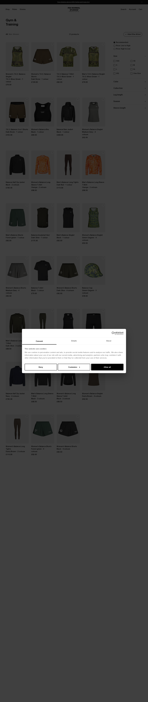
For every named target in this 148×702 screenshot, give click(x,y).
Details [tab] (74, 341)
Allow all (107, 367)
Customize (72, 367)
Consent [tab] (39, 341)
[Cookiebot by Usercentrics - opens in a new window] (113, 333)
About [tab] (108, 341)
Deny (41, 367)
